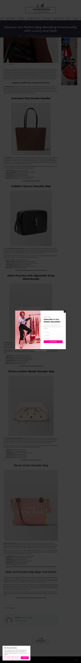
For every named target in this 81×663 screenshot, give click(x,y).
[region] (16, 653)
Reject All (17, 657)
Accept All (25, 657)
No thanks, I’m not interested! (40, 350)
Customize (8, 657)
